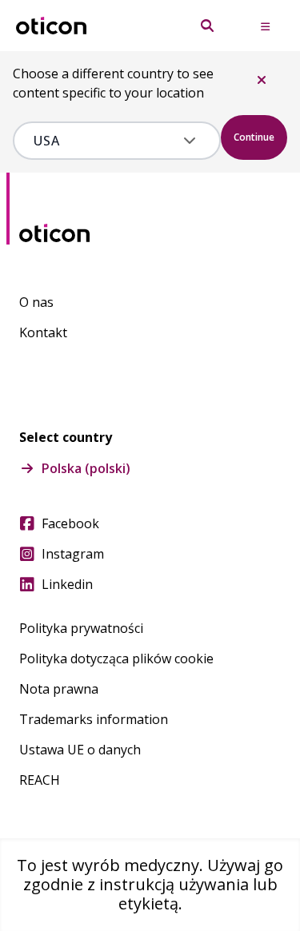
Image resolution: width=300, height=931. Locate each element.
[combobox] (105, 140)
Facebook (70, 523)
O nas (36, 302)
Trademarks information (93, 719)
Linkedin (67, 584)
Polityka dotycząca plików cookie (116, 658)
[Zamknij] (261, 80)
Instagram (73, 554)
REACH (39, 780)
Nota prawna (58, 689)
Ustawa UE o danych (80, 750)
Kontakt (43, 332)
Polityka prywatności (81, 628)
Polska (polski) (86, 468)
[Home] (51, 26)
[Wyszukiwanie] (207, 26)
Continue (254, 137)
